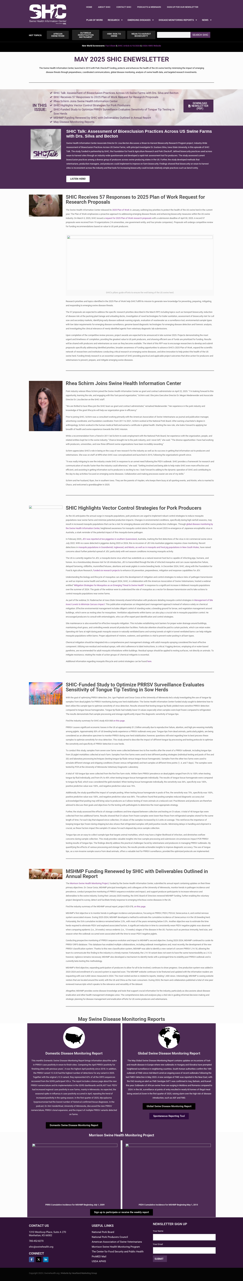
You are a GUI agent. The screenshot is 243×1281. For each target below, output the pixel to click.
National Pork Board (103, 1232)
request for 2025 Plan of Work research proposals (128, 218)
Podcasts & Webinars (149, 7)
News (205, 20)
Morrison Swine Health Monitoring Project (89, 883)
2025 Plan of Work (120, 210)
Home (89, 7)
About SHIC (104, 7)
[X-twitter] (38, 1259)
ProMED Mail (99, 1256)
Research (114, 20)
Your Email (158, 1244)
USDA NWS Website (151, 45)
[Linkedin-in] (45, 1259)
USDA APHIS (99, 1261)
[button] (35, 35)
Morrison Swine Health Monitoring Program (116, 1246)
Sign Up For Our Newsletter (182, 7)
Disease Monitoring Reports (176, 20)
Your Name (158, 1231)
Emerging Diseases (139, 20)
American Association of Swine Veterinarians (117, 1241)
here (149, 661)
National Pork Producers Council (110, 1237)
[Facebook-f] (31, 1259)
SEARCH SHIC (200, 34)
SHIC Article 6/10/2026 (129, 45)
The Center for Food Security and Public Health (117, 1251)
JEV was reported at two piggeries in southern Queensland (109, 539)
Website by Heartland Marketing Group (79, 1273)
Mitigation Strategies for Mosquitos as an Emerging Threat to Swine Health (108, 585)
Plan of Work (94, 20)
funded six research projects (106, 570)
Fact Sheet (110, 45)
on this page (119, 720)
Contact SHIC (123, 7)
